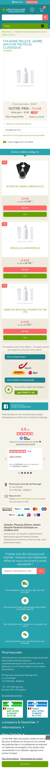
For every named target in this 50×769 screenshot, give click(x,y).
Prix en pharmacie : (21, 104)
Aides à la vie (7, 35)
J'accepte (25, 764)
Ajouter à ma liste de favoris (18, 124)
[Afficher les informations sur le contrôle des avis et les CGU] (40, 442)
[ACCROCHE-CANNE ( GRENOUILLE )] (25, 171)
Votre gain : (17, 112)
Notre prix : (19, 108)
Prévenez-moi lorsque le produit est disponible (24, 135)
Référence (33, 117)
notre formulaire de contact (28, 499)
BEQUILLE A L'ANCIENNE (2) (25, 248)
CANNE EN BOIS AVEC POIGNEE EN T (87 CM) (25, 311)
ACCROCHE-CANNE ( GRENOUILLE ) (25, 186)
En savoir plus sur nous (12, 695)
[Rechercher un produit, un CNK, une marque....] (45, 17)
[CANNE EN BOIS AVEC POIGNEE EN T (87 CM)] (25, 295)
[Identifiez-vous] (32, 10)
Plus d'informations (10, 758)
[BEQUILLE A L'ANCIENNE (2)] (25, 233)
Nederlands (32, 2)
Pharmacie (6, 32)
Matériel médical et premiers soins (30, 32)
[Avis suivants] (44, 459)
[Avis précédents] (5, 459)
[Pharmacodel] (13, 10)
